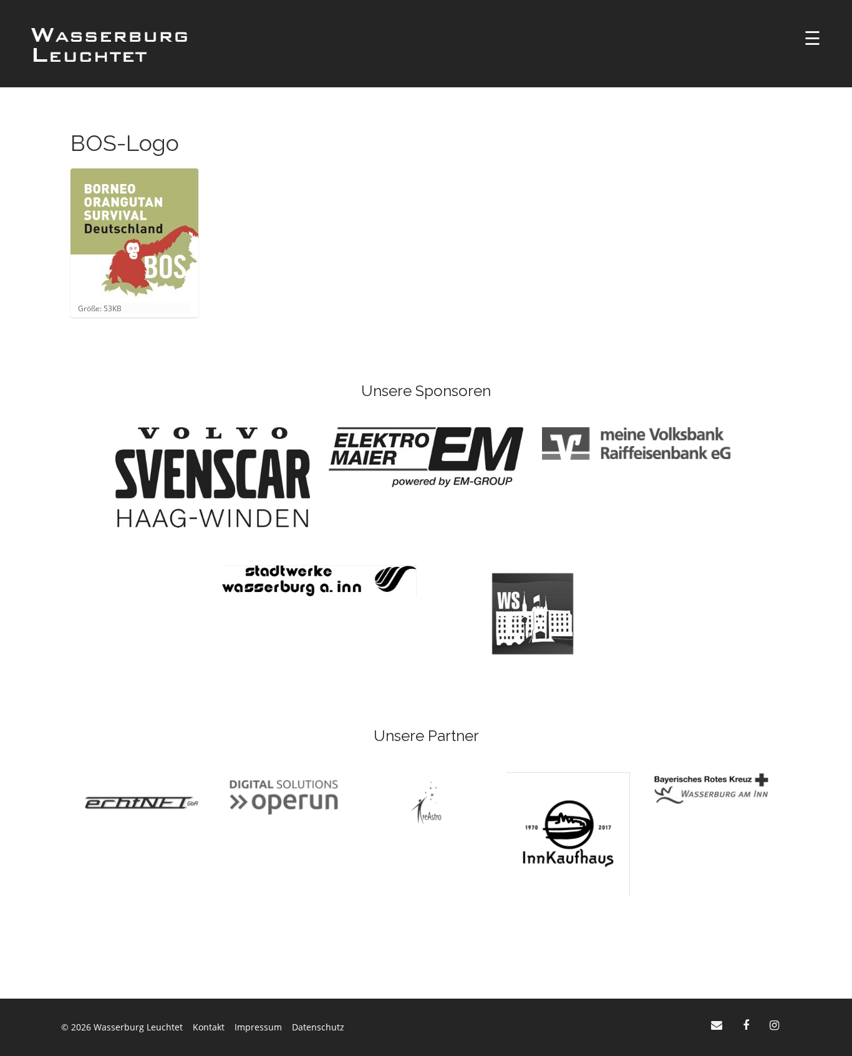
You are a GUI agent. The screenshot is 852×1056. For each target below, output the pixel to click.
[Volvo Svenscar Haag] (212, 476)
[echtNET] (141, 802)
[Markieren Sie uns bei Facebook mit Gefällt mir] (747, 1024)
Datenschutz (318, 1027)
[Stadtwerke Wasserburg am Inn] (319, 580)
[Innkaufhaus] (568, 833)
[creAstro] (426, 802)
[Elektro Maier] (426, 456)
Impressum (258, 1027)
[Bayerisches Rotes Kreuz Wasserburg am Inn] (710, 788)
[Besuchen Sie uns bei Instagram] (774, 1024)
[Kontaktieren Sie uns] (718, 1024)
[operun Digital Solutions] (284, 797)
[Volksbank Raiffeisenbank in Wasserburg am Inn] (639, 442)
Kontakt (209, 1027)
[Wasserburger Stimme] (532, 613)
